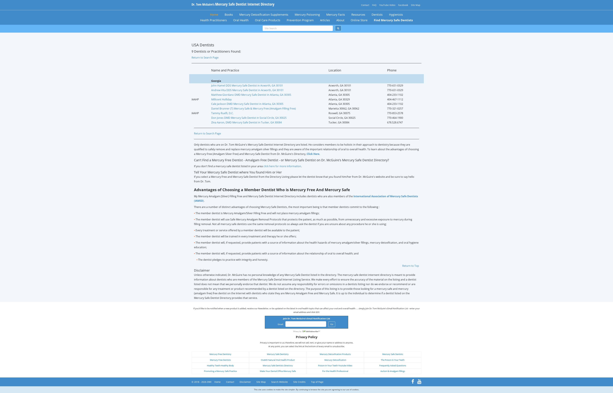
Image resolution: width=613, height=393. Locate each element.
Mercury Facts (335, 14)
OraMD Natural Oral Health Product (278, 359)
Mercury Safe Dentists (392, 354)
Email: (280, 324)
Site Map (415, 5)
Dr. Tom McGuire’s (233, 4)
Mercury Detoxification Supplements (263, 14)
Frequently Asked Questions (392, 365)
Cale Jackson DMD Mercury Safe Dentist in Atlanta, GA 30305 (247, 104)
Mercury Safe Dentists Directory (278, 365)
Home (214, 14)
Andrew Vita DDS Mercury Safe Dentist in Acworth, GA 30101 (247, 90)
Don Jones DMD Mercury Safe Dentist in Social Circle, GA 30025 (249, 118)
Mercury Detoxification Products (335, 354)
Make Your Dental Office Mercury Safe (278, 371)
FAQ (374, 5)
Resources (358, 14)
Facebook (403, 5)
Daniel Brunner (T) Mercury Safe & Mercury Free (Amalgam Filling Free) (253, 108)
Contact (365, 5)
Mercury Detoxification (335, 359)
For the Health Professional (335, 371)
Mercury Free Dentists (220, 359)
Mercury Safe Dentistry (278, 354)
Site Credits (299, 381)
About (340, 20)
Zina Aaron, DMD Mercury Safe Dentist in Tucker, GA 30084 (246, 122)
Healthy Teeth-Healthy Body (220, 365)
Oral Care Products (267, 20)
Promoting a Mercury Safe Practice (220, 371)
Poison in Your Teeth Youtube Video (335, 365)
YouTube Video (387, 5)
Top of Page (317, 381)
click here (282, 166)
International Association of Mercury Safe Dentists (385, 196)
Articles (325, 20)
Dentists (377, 14)
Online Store (359, 20)
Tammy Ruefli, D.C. (222, 113)
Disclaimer (245, 381)
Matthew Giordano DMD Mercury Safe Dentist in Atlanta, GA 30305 (251, 95)
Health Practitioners (213, 20)
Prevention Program (300, 20)
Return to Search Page (205, 57)
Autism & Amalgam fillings (392, 371)
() (199, 200)
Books (229, 14)
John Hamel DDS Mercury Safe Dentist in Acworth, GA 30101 (247, 85)
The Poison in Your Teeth (393, 359)
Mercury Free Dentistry (220, 354)
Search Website (279, 381)
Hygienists (396, 14)
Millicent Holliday (221, 99)
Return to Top (410, 266)
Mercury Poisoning (307, 14)
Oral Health (241, 20)
